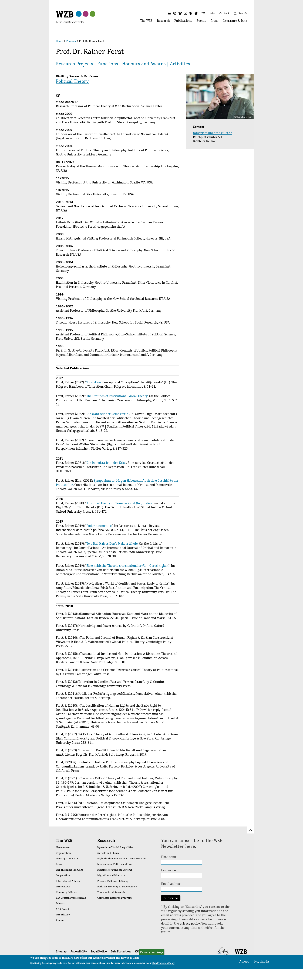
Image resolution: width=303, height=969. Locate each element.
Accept (244, 961)
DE (203, 13)
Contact (224, 13)
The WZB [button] (147, 22)
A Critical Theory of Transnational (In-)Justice (119, 503)
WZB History (63, 914)
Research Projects (74, 64)
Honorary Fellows (66, 892)
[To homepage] (70, 17)
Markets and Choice (108, 853)
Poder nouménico (99, 526)
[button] (247, 41)
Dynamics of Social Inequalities (115, 847)
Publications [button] (184, 22)
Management (63, 847)
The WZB (64, 840)
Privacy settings (151, 952)
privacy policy (190, 923)
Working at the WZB (67, 858)
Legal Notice (99, 951)
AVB (137, 951)
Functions (107, 64)
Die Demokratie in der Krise (106, 463)
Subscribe (171, 898)
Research (106, 840)
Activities (180, 64)
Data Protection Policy (163, 963)
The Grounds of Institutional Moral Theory (117, 396)
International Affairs (68, 881)
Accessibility (79, 951)
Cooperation (63, 875)
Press (59, 864)
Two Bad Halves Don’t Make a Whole (112, 543)
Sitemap (61, 951)
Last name (168, 870)
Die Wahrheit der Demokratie (107, 414)
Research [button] (164, 22)
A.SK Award (62, 909)
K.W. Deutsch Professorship (71, 897)
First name (169, 857)
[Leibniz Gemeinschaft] (223, 951)
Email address (171, 884)
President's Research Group (112, 881)
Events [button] (202, 22)
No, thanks (262, 961)
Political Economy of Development (117, 886)
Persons (71, 41)
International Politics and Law (114, 864)
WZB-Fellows (63, 886)
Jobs (212, 13)
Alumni (60, 920)
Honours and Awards (144, 64)
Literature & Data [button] (236, 22)
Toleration (93, 382)
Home (59, 41)
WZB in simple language (69, 869)
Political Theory (72, 81)
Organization (63, 853)
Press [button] (215, 22)
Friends (60, 903)
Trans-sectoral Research (111, 892)
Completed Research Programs (114, 897)
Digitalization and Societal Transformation (121, 858)
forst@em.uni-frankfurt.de (213, 133)
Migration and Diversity (111, 875)
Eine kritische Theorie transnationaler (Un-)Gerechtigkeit (127, 566)
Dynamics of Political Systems (114, 869)
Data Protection (121, 951)
